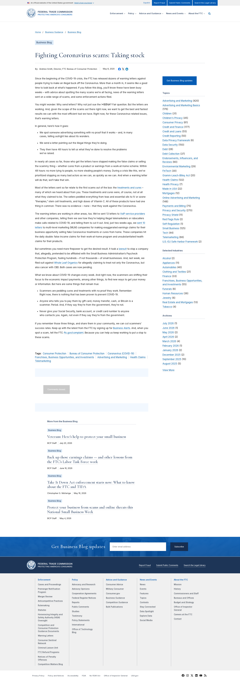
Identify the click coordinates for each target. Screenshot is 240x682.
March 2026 (169, 341)
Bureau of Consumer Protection (87, 353)
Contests (144, 602)
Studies (75, 611)
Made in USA (169, 188)
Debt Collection (171, 153)
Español (146, 3)
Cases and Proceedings (49, 584)
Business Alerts (121, 328)
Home (38, 32)
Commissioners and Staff (186, 593)
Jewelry (166, 297)
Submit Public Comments (179, 3)
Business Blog (74, 32)
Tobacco (167, 306)
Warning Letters (45, 636)
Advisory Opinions (81, 589)
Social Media (146, 620)
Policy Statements (81, 620)
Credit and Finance (172, 127)
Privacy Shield (170, 214)
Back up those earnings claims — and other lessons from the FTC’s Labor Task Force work (89, 459)
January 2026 (170, 350)
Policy (75, 580)
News (142, 584)
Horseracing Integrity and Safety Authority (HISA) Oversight (50, 617)
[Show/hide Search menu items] (209, 13)
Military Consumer (115, 589)
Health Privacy (170, 184)
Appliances (168, 262)
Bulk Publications (114, 607)
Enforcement (44, 580)
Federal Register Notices (84, 598)
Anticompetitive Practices (50, 601)
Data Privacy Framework (176, 140)
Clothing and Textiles (174, 271)
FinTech (166, 170)
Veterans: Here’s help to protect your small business (86, 436)
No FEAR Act (95, 676)
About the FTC (181, 580)
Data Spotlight (147, 611)
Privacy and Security (174, 210)
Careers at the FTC (183, 614)
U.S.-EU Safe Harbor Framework (180, 241)
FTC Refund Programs (48, 652)
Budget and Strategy (184, 602)
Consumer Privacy (172, 122)
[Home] (51, 16)
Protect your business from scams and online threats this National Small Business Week (90, 509)
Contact (178, 619)
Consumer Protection (54, 353)
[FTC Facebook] (183, 676)
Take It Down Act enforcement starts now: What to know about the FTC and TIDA (91, 484)
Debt (165, 149)
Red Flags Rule (170, 219)
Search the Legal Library (205, 3)
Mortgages (168, 193)
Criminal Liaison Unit (48, 648)
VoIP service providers (132, 213)
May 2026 (168, 332)
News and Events (148, 580)
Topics (143, 598)
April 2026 (168, 336)
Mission (178, 584)
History (177, 589)
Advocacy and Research (83, 584)
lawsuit (123, 248)
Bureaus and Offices (184, 598)
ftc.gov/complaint (73, 332)
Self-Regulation (171, 223)
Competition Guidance (117, 602)
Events (143, 589)
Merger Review (45, 596)
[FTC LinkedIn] (196, 676)
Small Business (170, 228)
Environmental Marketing (176, 166)
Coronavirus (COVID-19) (121, 353)
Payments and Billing (174, 206)
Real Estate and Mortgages (177, 302)
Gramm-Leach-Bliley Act (176, 175)
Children (167, 113)
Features (144, 593)
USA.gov (134, 676)
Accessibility (73, 676)
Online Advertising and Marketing (181, 197)
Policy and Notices (56, 676)
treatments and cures (129, 187)
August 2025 (169, 363)
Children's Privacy (172, 118)
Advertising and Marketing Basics (181, 105)
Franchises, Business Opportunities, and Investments (64, 357)
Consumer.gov (113, 593)
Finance (166, 276)
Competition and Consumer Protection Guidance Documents (48, 628)
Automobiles (169, 267)
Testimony (77, 616)
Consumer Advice (114, 584)
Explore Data (146, 616)
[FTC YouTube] (200, 676)
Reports (75, 602)
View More (168, 370)
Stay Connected (147, 607)
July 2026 (168, 323)
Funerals (167, 289)
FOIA (84, 676)
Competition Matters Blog (50, 664)
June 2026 (168, 328)
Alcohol (166, 258)
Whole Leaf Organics (66, 262)
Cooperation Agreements (84, 593)
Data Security (170, 144)
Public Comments (80, 607)
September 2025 (171, 359)
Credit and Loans (171, 131)
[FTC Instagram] (187, 676)
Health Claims (138, 357)
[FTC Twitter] (192, 675)
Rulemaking (43, 605)
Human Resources (172, 293)
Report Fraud (159, 3)
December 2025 (171, 354)
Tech (165, 232)
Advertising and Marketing (112, 357)
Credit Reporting (171, 135)
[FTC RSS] (205, 676)
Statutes (42, 610)
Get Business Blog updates (179, 80)
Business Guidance (54, 32)
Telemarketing (43, 361)
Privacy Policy (38, 676)
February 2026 (170, 345)
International (78, 625)
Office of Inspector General (116, 676)
